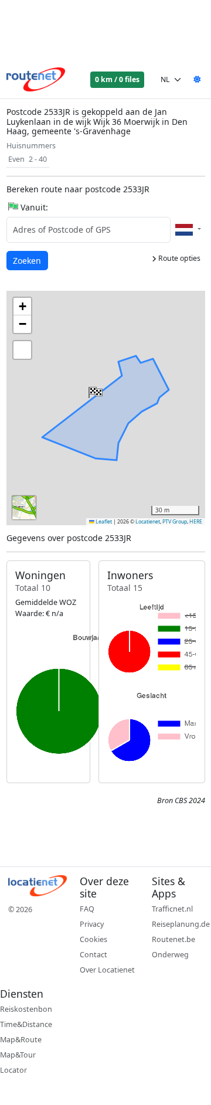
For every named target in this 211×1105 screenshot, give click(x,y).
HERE (195, 521)
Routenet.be (173, 939)
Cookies (93, 939)
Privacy (92, 924)
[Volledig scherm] (22, 350)
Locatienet (147, 521)
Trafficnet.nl (172, 909)
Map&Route (21, 1040)
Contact (93, 955)
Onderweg (170, 955)
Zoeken (27, 260)
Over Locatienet (107, 970)
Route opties (178, 258)
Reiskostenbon (26, 1009)
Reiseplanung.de (181, 924)
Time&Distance (26, 1024)
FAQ (87, 909)
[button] (94, 390)
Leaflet (103, 521)
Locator (13, 1070)
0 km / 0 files (117, 79)
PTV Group (174, 521)
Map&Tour (18, 1055)
